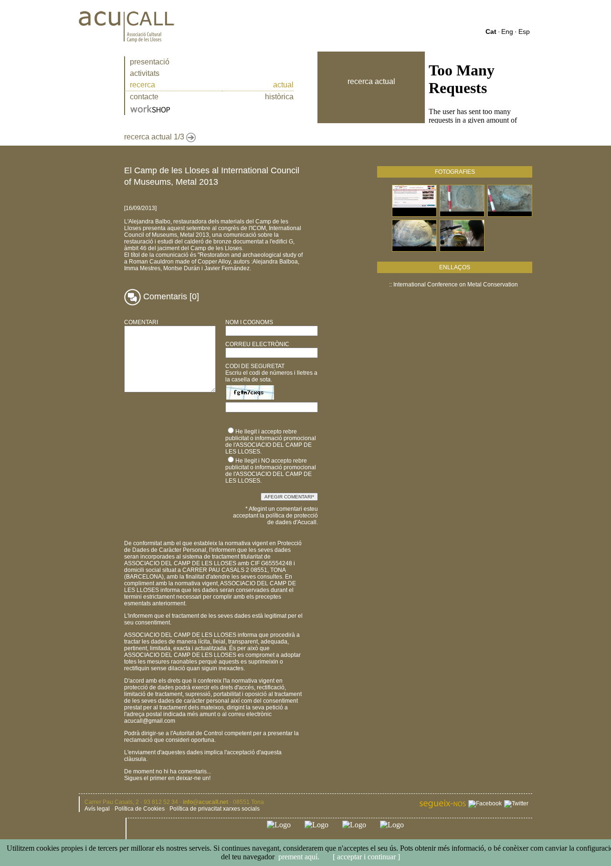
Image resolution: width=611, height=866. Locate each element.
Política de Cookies (140, 808)
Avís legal (97, 808)
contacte (144, 97)
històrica (279, 97)
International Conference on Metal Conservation (455, 284)
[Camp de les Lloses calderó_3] (414, 250)
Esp (524, 31)
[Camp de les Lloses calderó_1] (462, 215)
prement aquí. (298, 857)
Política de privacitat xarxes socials (214, 808)
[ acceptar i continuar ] (365, 857)
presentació (149, 62)
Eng (507, 31)
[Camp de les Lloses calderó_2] (509, 215)
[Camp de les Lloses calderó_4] (462, 250)
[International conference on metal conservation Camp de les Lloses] (414, 215)
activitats (144, 73)
